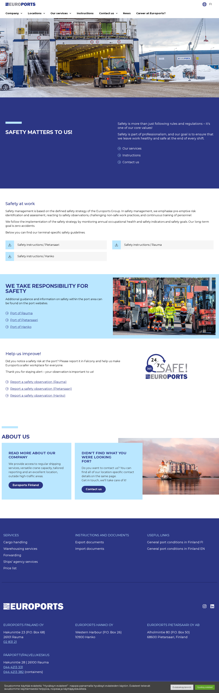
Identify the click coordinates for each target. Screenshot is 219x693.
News (127, 13)
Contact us (106, 13)
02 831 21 (10, 642)
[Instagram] (204, 606)
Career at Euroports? (151, 13)
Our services (59, 13)
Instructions (85, 13)
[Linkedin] (212, 606)
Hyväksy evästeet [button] (205, 687)
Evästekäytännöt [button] (182, 687)
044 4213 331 (13, 667)
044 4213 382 (13, 672)
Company (12, 13)
